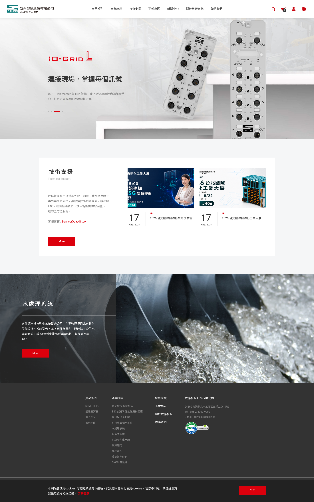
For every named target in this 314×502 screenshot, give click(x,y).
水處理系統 (118, 428)
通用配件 (90, 422)
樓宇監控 (117, 451)
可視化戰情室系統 (122, 422)
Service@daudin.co (74, 221)
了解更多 (83, 493)
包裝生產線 (118, 434)
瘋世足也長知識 (121, 417)
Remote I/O (92, 405)
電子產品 (90, 417)
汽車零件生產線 (121, 439)
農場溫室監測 (119, 456)
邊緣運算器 (91, 411)
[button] (48, 111)
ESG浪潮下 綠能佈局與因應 (127, 411)
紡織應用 (117, 445)
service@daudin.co (204, 416)
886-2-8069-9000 (200, 411)
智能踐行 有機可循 (122, 405)
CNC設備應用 (119, 462)
